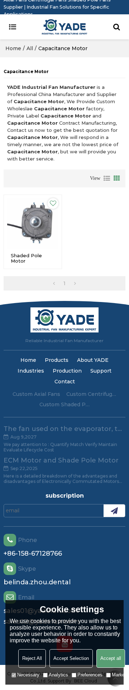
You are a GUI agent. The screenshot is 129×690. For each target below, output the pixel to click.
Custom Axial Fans (36, 394)
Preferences (89, 674)
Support (100, 371)
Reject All (32, 658)
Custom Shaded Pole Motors (64, 404)
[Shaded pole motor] (32, 223)
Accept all (110, 658)
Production (67, 371)
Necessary (28, 674)
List (107, 178)
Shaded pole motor (26, 258)
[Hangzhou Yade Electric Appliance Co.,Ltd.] (65, 27)
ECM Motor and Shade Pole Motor (61, 460)
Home (13, 48)
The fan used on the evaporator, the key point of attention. (64, 429)
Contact (64, 381)
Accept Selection (71, 658)
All (30, 48)
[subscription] (114, 510)
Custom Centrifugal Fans (91, 394)
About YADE (93, 360)
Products (56, 360)
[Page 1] (53, 283)
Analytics (58, 674)
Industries (31, 371)
